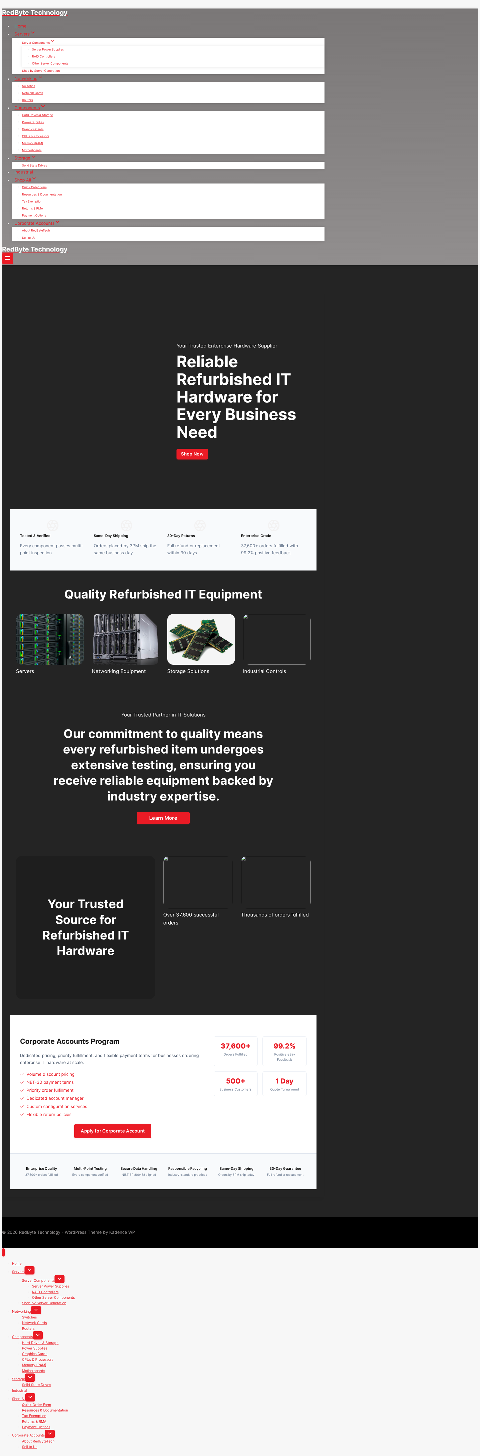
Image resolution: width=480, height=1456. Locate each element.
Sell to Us (28, 238)
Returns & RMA (32, 208)
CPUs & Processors (35, 136)
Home (20, 26)
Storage (18, 1379)
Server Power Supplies (48, 49)
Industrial (23, 172)
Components (22, 1336)
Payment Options (34, 215)
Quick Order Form (34, 187)
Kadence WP (122, 1232)
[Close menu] (3, 1252)
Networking (21, 1311)
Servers (18, 1272)
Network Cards (32, 93)
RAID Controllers (43, 56)
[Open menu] (7, 258)
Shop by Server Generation (41, 70)
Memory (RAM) (32, 143)
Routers (27, 100)
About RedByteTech (36, 230)
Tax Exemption (32, 201)
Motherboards (32, 150)
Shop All (18, 1398)
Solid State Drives (34, 165)
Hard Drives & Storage (37, 115)
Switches (28, 86)
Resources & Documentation (42, 194)
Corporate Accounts (28, 1435)
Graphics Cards (33, 129)
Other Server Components (50, 63)
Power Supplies (33, 122)
